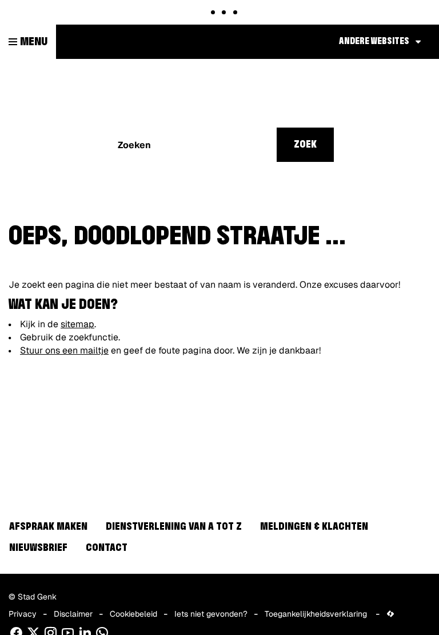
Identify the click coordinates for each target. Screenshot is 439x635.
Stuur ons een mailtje (64, 350)
